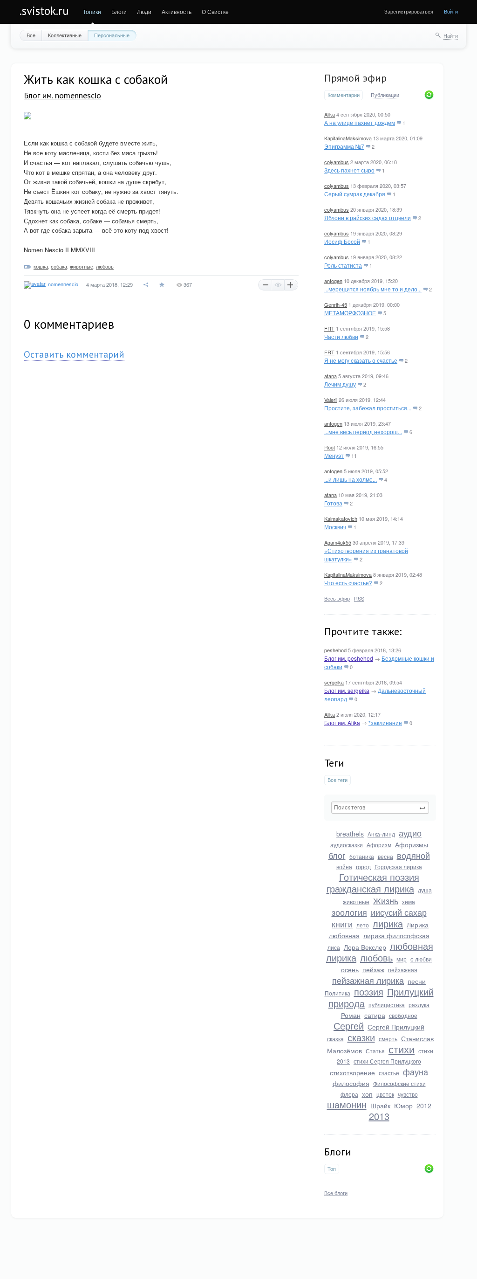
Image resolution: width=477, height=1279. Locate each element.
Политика (337, 993)
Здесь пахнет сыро (349, 170)
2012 (423, 1105)
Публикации (385, 95)
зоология (349, 912)
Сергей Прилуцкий (396, 1026)
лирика (388, 923)
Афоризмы (411, 844)
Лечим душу (340, 384)
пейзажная (402, 970)
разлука (419, 1005)
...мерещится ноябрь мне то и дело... (373, 289)
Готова (333, 503)
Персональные (111, 35)
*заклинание (385, 722)
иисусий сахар (399, 912)
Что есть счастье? (348, 583)
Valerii (330, 399)
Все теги (337, 780)
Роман (351, 1015)
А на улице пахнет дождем (359, 122)
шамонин (347, 1104)
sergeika (334, 682)
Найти (450, 35)
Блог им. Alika (342, 722)
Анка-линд (381, 834)
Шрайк (380, 1105)
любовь (376, 957)
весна (385, 856)
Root (329, 447)
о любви (421, 959)
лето (362, 925)
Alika (329, 114)
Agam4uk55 (337, 542)
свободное (403, 1015)
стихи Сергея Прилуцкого (387, 1061)
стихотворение (352, 1072)
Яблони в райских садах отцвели (367, 217)
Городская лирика (398, 867)
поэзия (368, 991)
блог (337, 855)
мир (401, 959)
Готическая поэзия (379, 877)
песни (417, 981)
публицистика (386, 1005)
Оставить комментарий (74, 354)
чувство (408, 1094)
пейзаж (373, 969)
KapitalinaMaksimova (348, 138)
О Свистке (215, 11)
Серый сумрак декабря (354, 194)
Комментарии (343, 95)
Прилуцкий (410, 991)
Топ (331, 1169)
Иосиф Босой (342, 241)
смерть (388, 1039)
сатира (374, 1015)
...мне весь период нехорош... (363, 432)
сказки (361, 1037)
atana (330, 376)
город (363, 867)
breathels (350, 833)
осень (350, 969)
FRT (329, 328)
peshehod (335, 650)
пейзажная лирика (368, 980)
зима (408, 902)
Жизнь (385, 900)
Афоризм (379, 845)
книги (342, 924)
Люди (144, 11)
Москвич (335, 527)
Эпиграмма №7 (344, 146)
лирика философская (396, 935)
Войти (451, 11)
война (344, 867)
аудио (410, 833)
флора (349, 1094)
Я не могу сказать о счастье (360, 360)
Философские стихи (399, 1083)
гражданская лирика (370, 888)
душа (425, 890)
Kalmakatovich (340, 518)
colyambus (336, 162)
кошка (41, 266)
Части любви (341, 336)
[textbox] (380, 808)
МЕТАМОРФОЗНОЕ (350, 313)
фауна (415, 1071)
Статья (375, 1051)
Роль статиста (343, 265)
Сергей (349, 1025)
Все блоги (336, 1192)
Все (31, 35)
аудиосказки (346, 845)
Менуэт (334, 455)
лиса (333, 947)
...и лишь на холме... (350, 479)
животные (356, 902)
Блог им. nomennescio (62, 95)
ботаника (361, 856)
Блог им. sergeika (346, 690)
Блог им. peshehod (348, 658)
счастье (389, 1073)
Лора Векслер (365, 947)
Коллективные (65, 35)
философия (351, 1083)
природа (346, 1003)
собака (59, 266)
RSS (359, 598)
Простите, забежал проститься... (367, 408)
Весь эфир (337, 598)
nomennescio (63, 284)
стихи (401, 1049)
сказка (335, 1039)
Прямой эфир (355, 77)
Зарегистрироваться (408, 11)
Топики (92, 11)
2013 (379, 1116)
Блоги (119, 11)
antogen (333, 280)
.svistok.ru (44, 10)
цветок (385, 1094)
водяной (413, 855)
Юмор (403, 1105)
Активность (176, 11)
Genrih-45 (335, 304)
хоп (367, 1094)
